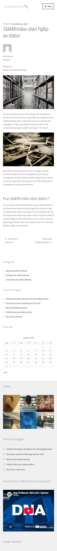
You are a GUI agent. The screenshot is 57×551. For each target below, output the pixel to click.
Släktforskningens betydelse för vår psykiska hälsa (27, 298)
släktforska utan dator (16, 171)
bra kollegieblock (30, 174)
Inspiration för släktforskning (18, 279)
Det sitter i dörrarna (11, 240)
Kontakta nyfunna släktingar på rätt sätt (23, 303)
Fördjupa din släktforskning (17, 275)
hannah (6, 59)
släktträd (45, 181)
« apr (5, 372)
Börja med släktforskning (14, 70)
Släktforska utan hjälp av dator (19, 312)
